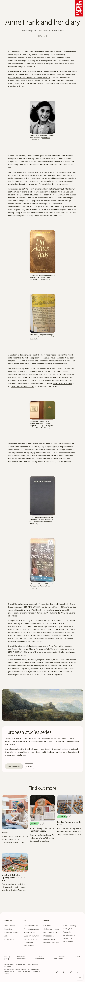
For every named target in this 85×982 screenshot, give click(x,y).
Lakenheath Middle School (22, 386)
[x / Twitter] (56, 972)
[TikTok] (78, 972)
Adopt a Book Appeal (62, 383)
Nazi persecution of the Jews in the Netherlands (29, 77)
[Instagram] (70, 972)
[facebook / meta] (63, 972)
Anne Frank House (16, 86)
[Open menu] (79, 976)
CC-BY (12, 971)
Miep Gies (14, 192)
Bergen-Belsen (20, 54)
